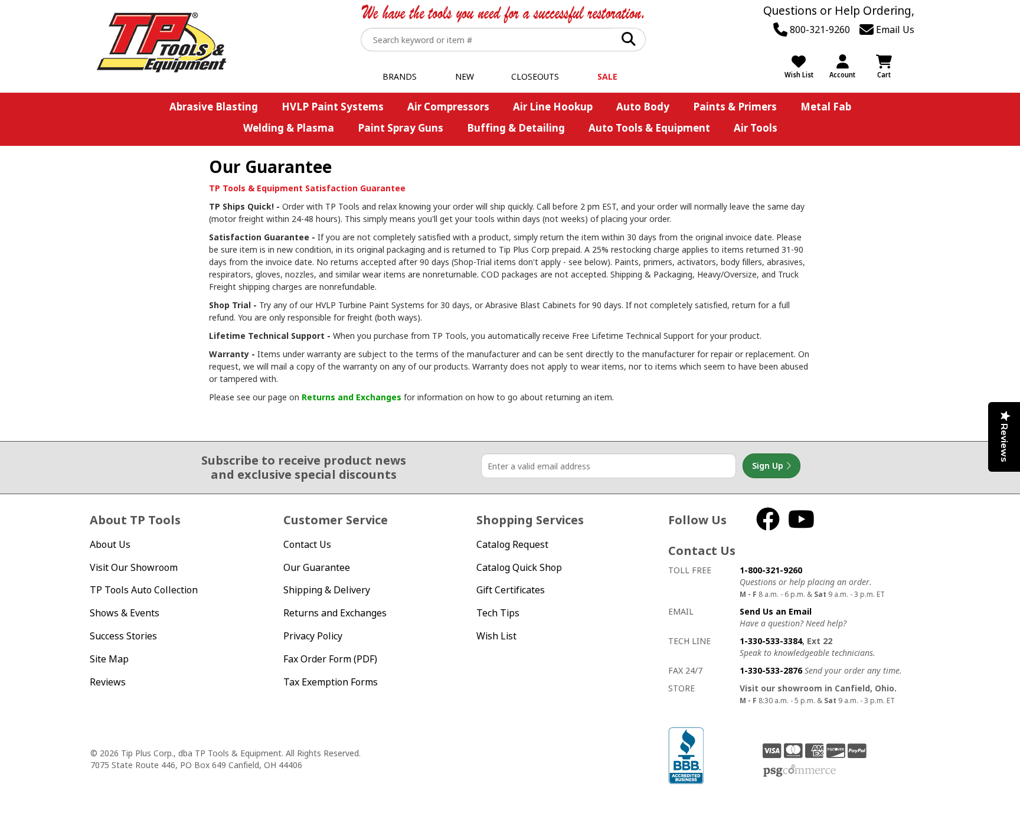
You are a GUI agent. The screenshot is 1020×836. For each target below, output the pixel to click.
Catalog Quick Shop (519, 567)
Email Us (894, 29)
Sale (607, 76)
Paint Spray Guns (400, 128)
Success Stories (123, 635)
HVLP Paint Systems (333, 106)
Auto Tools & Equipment (649, 128)
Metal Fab (825, 106)
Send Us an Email (776, 611)
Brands (399, 76)
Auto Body (642, 106)
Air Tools (755, 128)
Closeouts (535, 76)
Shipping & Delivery (326, 589)
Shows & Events (124, 612)
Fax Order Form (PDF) (330, 658)
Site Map (109, 658)
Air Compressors (448, 106)
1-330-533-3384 (771, 640)
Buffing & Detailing (516, 128)
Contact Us (307, 544)
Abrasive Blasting (213, 106)
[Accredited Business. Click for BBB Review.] (686, 754)
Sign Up (769, 465)
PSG (799, 771)
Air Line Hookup (553, 106)
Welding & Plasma (288, 128)
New (464, 76)
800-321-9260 (818, 29)
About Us (110, 544)
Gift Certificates (510, 589)
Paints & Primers (735, 106)
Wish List (496, 635)
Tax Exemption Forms (330, 681)
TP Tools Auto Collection (144, 589)
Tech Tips (497, 612)
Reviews (108, 681)
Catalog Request (512, 544)
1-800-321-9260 (771, 570)
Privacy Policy (312, 635)
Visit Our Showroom (134, 567)
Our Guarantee (316, 567)
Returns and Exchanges (351, 397)
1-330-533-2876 (771, 670)
